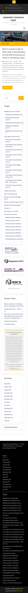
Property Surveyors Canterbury (13, 223)
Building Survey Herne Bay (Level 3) (14, 122)
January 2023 (7, 390)
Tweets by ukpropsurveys (10, 427)
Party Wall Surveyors (9, 324)
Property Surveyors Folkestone (13, 226)
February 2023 (8, 387)
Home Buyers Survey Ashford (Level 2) (13, 522)
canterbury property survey (15, 65)
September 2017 (8, 408)
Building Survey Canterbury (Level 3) (12, 503)
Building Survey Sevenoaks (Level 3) (12, 510)
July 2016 (6, 420)
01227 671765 (15, 5)
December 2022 (8, 393)
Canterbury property (7, 63)
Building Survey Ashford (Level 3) (13, 114)
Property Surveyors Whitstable (13, 236)
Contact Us (7, 208)
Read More (6, 87)
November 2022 (8, 396)
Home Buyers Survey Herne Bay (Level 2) (13, 532)
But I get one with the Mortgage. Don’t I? (13, 513)
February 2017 (8, 411)
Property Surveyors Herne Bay (13, 230)
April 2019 (6, 402)
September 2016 (8, 417)
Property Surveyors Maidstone (13, 233)
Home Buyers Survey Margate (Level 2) (13, 537)
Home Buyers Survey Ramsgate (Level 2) (13, 539)
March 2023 (7, 384)
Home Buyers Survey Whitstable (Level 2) (13, 550)
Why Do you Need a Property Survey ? (14, 202)
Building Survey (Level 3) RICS (12, 111)
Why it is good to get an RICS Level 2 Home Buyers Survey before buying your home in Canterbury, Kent (13, 316)
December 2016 (8, 414)
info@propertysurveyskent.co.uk (15, 8)
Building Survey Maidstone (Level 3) (12, 508)
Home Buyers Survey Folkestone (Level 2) (13, 529)
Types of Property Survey (10, 194)
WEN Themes (19, 590)
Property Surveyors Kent (10, 214)
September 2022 (8, 399)
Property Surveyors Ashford (12, 220)
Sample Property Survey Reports (12, 205)
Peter (17, 61)
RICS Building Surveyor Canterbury (14, 239)
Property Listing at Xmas (10, 321)
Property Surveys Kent (10, 191)
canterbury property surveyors (9, 67)
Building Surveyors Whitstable (13, 217)
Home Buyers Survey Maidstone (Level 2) (13, 534)
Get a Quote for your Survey (11, 211)
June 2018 (7, 405)
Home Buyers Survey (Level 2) (12, 136)
